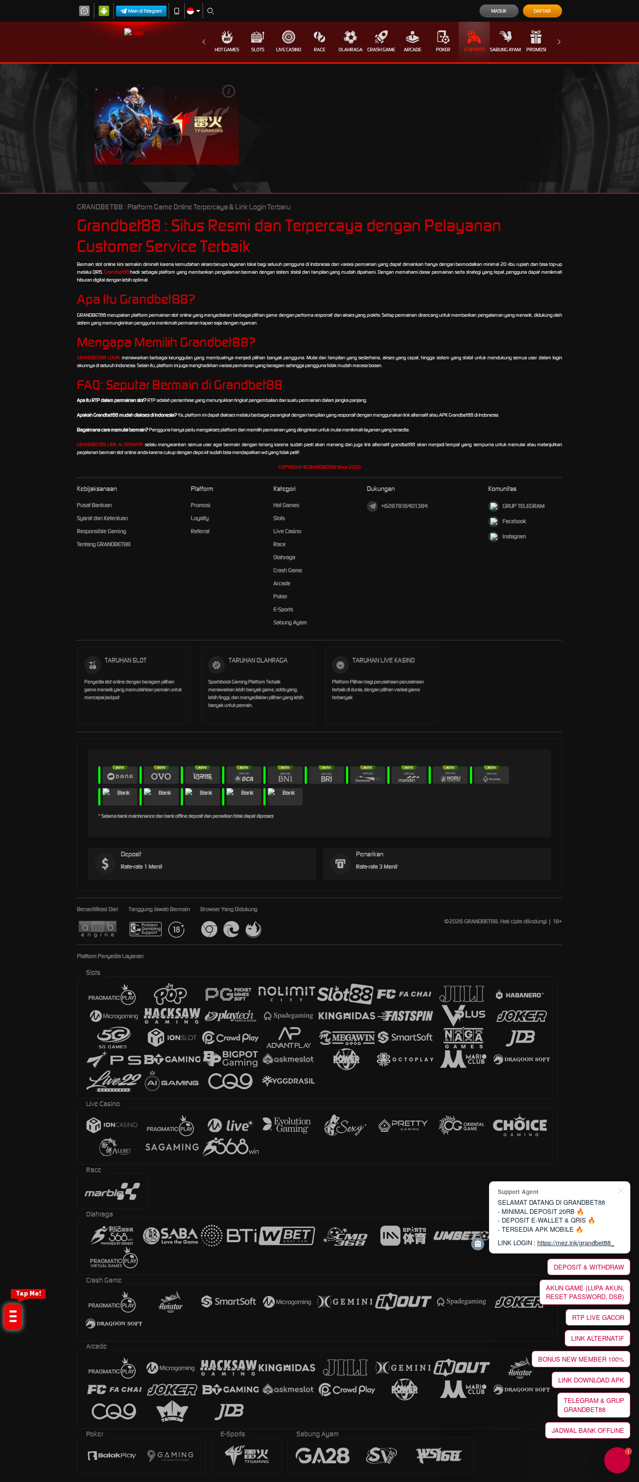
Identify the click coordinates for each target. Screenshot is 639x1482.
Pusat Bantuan (94, 505)
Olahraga (351, 49)
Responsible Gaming (101, 531)
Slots (257, 49)
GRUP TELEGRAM (524, 506)
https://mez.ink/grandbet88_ (575, 1242)
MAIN (166, 123)
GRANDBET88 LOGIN (98, 358)
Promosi (536, 49)
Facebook (514, 521)
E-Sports (474, 49)
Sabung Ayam (505, 49)
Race (319, 49)
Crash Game (381, 49)
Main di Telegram (145, 11)
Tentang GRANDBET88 (103, 544)
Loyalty (200, 518)
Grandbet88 (117, 272)
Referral (200, 531)
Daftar (542, 11)
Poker (443, 49)
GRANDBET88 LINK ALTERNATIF (111, 444)
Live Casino (288, 49)
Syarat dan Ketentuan (102, 518)
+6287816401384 (404, 506)
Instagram (514, 536)
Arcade (412, 49)
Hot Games (227, 49)
